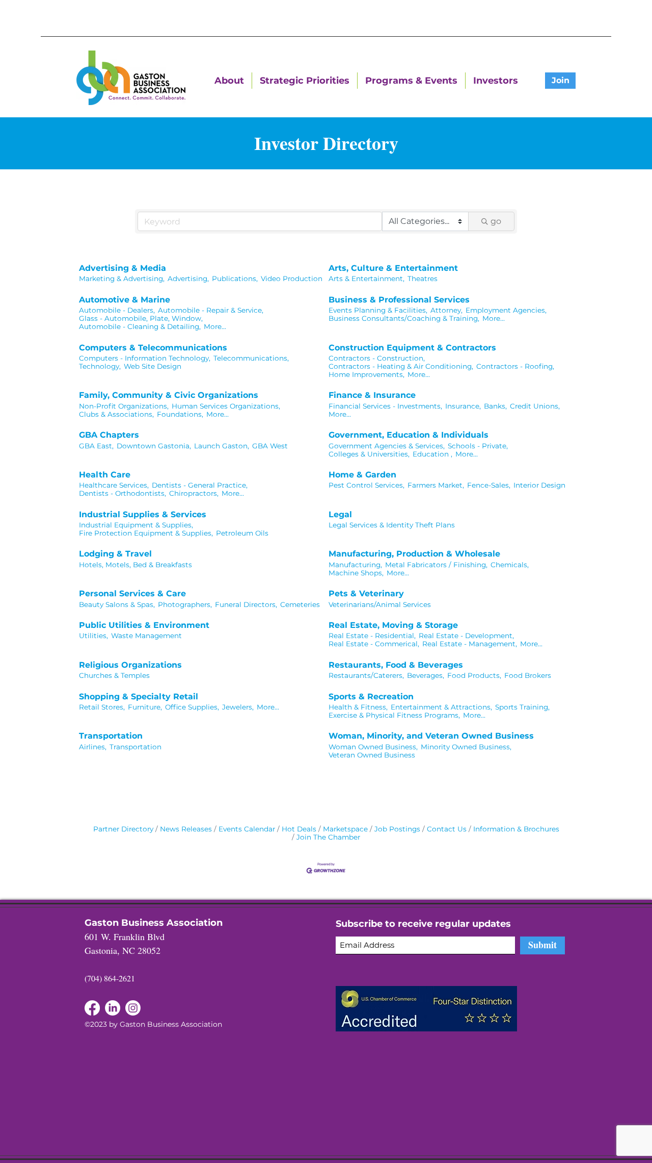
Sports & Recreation (371, 696)
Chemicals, (510, 565)
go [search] (496, 221)
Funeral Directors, (246, 604)
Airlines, (92, 747)
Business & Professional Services (399, 300)
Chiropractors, (194, 493)
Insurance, (463, 406)
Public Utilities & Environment (144, 625)
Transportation (111, 736)
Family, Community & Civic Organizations (168, 395)
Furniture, (145, 707)
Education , (432, 454)
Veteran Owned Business (372, 755)
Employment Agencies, (506, 310)
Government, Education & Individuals (408, 435)
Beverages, (425, 675)
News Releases (186, 829)
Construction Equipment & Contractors (412, 347)
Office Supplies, (192, 707)
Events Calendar (247, 829)
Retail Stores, (102, 707)
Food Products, (474, 675)
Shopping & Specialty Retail (138, 696)
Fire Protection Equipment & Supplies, (146, 533)
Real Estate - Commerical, (374, 644)
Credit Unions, (535, 406)
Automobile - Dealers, (117, 310)
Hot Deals (299, 829)
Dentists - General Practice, (200, 485)
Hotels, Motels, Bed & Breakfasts (135, 565)
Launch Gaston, (221, 446)
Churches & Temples (114, 675)
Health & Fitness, (358, 707)
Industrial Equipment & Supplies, (136, 525)
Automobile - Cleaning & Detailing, (140, 326)
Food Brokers (527, 675)
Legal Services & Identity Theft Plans (392, 525)
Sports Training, (522, 707)
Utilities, (93, 635)
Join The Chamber (328, 837)
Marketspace (345, 829)
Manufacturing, (355, 565)
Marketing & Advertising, (122, 278)
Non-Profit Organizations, (124, 406)
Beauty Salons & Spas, (117, 604)
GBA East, (96, 446)
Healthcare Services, (114, 485)
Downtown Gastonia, (154, 446)
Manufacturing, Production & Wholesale (414, 554)
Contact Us (447, 829)
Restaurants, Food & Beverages (396, 665)
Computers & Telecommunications (153, 347)
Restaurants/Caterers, (366, 675)
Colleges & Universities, (369, 454)
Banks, (495, 406)
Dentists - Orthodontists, (122, 493)
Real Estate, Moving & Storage (393, 625)
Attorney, (446, 310)
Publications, (235, 278)
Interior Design (539, 485)
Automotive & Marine (124, 300)
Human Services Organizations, (226, 406)
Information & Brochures (516, 829)
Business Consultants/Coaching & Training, (404, 318)
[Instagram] (133, 1008)
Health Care (104, 474)
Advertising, (188, 278)
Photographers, (185, 604)
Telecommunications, (251, 358)
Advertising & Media (122, 268)
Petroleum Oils (242, 533)
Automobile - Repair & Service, (210, 310)
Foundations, (180, 414)
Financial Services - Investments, (385, 406)
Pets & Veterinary (366, 593)
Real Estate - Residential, (372, 635)
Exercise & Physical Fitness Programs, (394, 715)
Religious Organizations (130, 665)
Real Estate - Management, (469, 644)
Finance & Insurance (372, 395)
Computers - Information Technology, (144, 358)
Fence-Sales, (488, 485)
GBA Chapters (109, 435)
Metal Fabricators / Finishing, (436, 565)
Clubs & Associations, (116, 414)
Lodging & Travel (115, 554)
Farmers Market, (436, 485)
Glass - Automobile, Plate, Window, (141, 318)
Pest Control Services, (366, 485)
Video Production (291, 278)
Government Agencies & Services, (387, 446)
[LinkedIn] (92, 1008)
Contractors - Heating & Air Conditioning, (401, 366)
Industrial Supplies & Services (142, 514)
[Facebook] (112, 1008)
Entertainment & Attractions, (441, 707)
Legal (340, 514)
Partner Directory (123, 829)
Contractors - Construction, (377, 358)
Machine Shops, (356, 573)
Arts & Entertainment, (366, 278)
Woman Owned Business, (373, 747)
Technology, (100, 366)
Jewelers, (238, 707)
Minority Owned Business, (466, 747)
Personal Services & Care (132, 593)
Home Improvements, (366, 374)
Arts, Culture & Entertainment (393, 268)
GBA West (270, 446)
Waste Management (146, 635)
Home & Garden (362, 474)
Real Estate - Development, (466, 635)
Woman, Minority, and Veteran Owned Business (431, 736)
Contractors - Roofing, (515, 366)
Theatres (423, 278)
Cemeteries (300, 604)
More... (215, 326)
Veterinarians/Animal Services (380, 604)
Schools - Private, (478, 446)
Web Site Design (152, 366)
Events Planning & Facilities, (378, 310)
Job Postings (397, 829)
